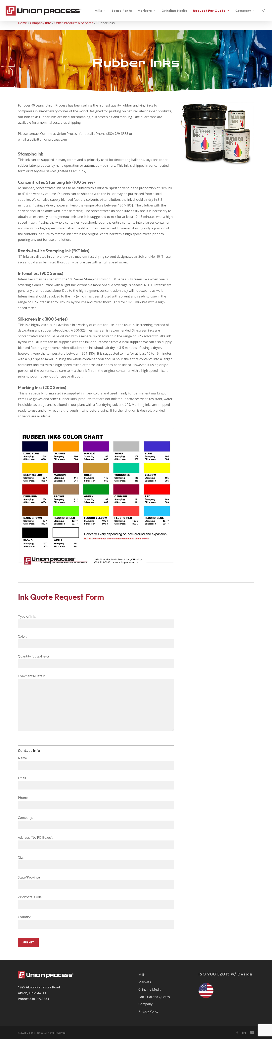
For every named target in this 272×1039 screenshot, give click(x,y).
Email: (22, 778)
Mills (141, 974)
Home (22, 23)
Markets (144, 982)
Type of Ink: (27, 616)
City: (21, 857)
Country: (24, 917)
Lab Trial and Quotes (154, 997)
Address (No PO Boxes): (35, 837)
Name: (22, 758)
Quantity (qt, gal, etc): (33, 656)
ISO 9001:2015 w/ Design (225, 973)
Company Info (40, 23)
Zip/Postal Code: (30, 897)
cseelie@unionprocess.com (47, 139)
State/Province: (29, 877)
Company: (25, 817)
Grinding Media (149, 989)
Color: (22, 636)
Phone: (23, 797)
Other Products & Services (73, 23)
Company (145, 1004)
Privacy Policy (148, 1011)
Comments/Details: (32, 676)
